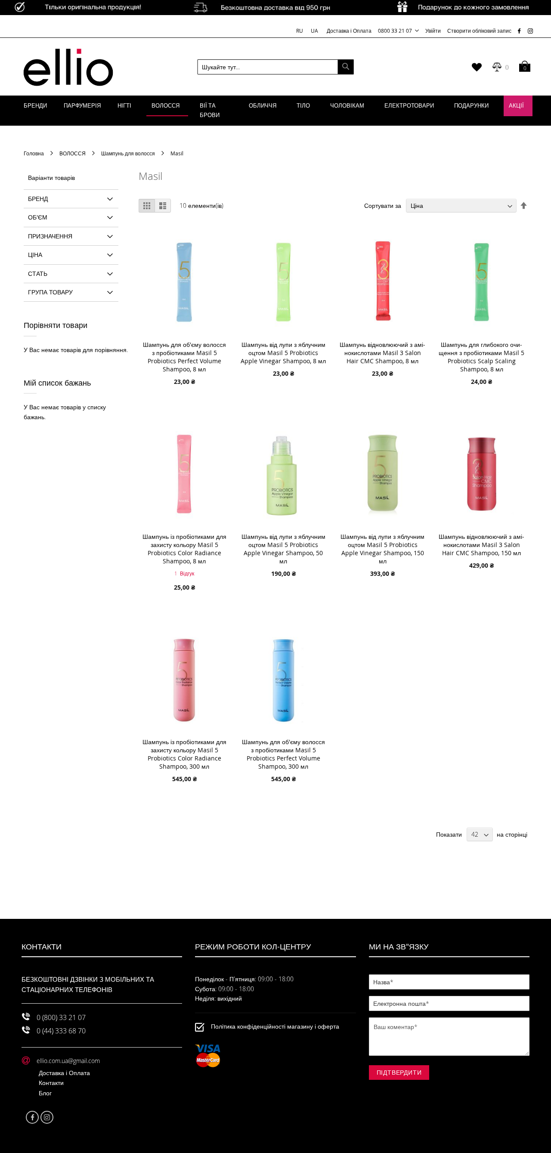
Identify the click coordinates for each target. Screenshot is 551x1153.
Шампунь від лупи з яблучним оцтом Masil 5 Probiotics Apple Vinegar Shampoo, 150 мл (382, 548)
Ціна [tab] (35, 254)
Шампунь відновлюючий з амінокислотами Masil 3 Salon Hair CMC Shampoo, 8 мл (382, 352)
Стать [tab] (37, 273)
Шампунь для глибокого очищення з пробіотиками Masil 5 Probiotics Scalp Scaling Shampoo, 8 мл (481, 356)
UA (314, 30)
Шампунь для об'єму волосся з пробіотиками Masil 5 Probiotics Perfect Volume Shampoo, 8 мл (184, 356)
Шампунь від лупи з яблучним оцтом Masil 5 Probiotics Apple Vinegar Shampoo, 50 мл (283, 548)
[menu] (275, 111)
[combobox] (276, 66)
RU (300, 30)
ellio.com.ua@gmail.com (68, 1061)
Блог (45, 1093)
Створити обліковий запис (479, 30)
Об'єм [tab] (37, 217)
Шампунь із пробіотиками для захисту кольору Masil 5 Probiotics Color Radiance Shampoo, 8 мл (184, 548)
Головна (34, 153)
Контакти (51, 1083)
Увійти (433, 30)
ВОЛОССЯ (73, 153)
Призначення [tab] (50, 236)
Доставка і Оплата (349, 30)
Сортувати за (382, 205)
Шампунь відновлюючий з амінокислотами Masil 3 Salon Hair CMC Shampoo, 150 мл (481, 544)
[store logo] (68, 67)
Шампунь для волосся (128, 153)
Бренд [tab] (38, 199)
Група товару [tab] (50, 292)
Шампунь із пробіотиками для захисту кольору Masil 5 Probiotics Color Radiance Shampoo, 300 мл (184, 754)
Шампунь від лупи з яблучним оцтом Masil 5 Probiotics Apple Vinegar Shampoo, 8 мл (283, 352)
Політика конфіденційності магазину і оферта (275, 1027)
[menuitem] (35, 106)
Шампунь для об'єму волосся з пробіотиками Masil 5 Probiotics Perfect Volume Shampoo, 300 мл (283, 754)
